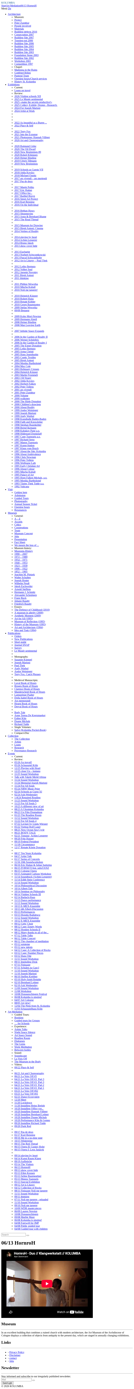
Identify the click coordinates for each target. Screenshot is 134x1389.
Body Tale (19, 712)
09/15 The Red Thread (26, 1143)
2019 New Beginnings (26, 163)
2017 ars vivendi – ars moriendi (30, 178)
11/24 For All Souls (24, 785)
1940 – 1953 (20, 562)
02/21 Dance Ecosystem (26, 1096)
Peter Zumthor (21, 23)
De (9, 8)
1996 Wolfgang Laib (25, 463)
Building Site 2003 (24, 52)
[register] (33, 1380)
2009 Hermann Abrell (25, 319)
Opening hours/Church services (30, 78)
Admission (19, 495)
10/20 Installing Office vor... (28, 1108)
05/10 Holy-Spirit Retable (27, 979)
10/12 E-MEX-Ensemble (27, 920)
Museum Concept (23, 533)
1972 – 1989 (20, 557)
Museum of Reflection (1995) (29, 621)
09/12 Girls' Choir (23, 923)
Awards (18, 521)
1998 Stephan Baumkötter (27, 424)
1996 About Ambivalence (27, 454)
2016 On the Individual (26, 204)
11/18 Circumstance (24, 844)
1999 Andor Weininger (26, 410)
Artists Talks (20, 1029)
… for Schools (21, 1023)
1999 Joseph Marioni (25, 413)
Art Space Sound (23, 1035)
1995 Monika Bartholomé (27, 480)
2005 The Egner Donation (28, 345)
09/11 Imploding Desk (25, 961)
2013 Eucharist (22, 251)
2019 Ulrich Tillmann (25, 160)
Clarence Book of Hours (27, 689)
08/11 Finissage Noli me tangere (31, 1190)
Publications (14, 633)
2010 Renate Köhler (24, 301)
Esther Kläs (20, 718)
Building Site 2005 (24, 46)
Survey (18, 647)
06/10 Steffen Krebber (25, 976)
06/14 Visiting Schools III (27, 894)
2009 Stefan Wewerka (25, 307)
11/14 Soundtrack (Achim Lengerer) (33, 876)
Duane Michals (22, 721)
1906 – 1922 (20, 568)
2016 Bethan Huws (24, 210)
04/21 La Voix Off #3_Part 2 (29, 1085)
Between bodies (22, 1049)
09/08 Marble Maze (24, 1217)
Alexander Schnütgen (25, 595)
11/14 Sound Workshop (26, 882)
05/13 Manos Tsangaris (26, 1179)
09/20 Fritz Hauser (24, 838)
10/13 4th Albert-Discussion (28, 909)
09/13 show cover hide (26, 1170)
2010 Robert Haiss (24, 298)
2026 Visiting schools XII (27, 96)
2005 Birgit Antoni (24, 360)
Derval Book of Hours (26, 706)
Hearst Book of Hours (25, 703)
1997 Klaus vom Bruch (26, 448)
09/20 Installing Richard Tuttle (30, 1123)
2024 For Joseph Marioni (27, 108)
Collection (13, 736)
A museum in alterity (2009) (28, 612)
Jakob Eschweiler (23, 586)
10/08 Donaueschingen (26, 1214)
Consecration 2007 (24, 34)
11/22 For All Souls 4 (25, 821)
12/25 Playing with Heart (27, 768)
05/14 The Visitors (24, 1164)
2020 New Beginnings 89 (27, 152)
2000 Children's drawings (27, 404)
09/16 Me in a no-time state (28, 1137)
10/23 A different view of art (29, 806)
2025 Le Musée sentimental (28, 99)
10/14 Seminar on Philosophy (29, 891)
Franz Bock (20, 598)
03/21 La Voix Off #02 (26, 1091)
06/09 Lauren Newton (25, 1211)
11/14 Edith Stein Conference (29, 879)
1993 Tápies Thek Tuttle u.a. (29, 483)
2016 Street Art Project (26, 199)
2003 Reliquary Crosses (26, 369)
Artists (17, 741)
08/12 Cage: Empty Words (28, 926)
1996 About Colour (24, 469)
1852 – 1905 (20, 571)
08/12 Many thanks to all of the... (31, 932)
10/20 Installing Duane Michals (30, 1117)
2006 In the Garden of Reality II (31, 336)
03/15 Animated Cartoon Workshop (32, 873)
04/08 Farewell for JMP (26, 1223)
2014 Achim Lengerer (25, 240)
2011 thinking (21, 278)
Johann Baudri (21, 601)
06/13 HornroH (29, 5)
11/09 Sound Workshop (26, 988)
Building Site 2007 (24, 37)
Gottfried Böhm (22, 72)
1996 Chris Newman (25, 457)
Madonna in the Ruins (25, 69)
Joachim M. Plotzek (24, 574)
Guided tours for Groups (27, 1020)
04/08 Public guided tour (27, 1226)
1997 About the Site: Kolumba (30, 451)
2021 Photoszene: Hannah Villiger (32, 137)
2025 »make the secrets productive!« (33, 102)
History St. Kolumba (25, 81)
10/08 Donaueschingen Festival (30, 994)
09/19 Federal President (26, 841)
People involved (22, 25)
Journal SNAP (21, 645)
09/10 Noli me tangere (25, 1205)
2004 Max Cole (22, 366)
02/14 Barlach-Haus (24, 897)
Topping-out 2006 (23, 40)
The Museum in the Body (27, 1061)
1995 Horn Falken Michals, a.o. (30, 477)
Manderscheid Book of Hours (29, 692)
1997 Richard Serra (24, 439)
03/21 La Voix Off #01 (26, 1093)
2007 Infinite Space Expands (29, 331)
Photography (21, 501)
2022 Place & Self (23, 125)
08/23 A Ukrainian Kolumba (29, 809)
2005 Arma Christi (24, 351)
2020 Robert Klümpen (26, 155)
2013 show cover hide (25, 246)
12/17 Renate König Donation (30, 847)
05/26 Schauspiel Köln (26, 765)
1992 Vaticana (21, 486)
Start (3, 5)
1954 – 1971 (20, 559)
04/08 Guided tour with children (31, 1228)
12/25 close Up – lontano (27, 771)
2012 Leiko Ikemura (24, 266)
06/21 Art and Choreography (29, 1073)
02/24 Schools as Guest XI (28, 791)
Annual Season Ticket (25, 504)
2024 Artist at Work (24, 111)
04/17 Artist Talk (23, 856)
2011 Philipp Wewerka (26, 284)
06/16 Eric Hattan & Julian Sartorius (33, 865)
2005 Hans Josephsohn (26, 354)
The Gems (19, 1044)
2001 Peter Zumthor (24, 392)
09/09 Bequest (21, 310)
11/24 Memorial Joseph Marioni (30, 782)
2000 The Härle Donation (27, 401)
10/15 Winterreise (23, 1140)
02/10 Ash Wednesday (26, 985)
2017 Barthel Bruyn (24, 196)
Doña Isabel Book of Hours (28, 697)
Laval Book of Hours (25, 683)
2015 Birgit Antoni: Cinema (28, 228)
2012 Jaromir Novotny (26, 272)
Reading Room (22, 1038)
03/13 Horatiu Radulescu (27, 915)
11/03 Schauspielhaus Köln (28, 1008)
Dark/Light (7, 1383)
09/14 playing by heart (26, 1155)
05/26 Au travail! (23, 762)
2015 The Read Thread (26, 219)
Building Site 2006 (24, 43)
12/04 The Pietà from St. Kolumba (32, 1005)
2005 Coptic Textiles (25, 357)
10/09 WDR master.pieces (27, 1208)
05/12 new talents (23, 947)
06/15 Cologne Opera (25, 870)
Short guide (20, 642)
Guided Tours (21, 498)
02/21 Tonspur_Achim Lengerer (31, 835)
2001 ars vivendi (23, 389)
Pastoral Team (21, 75)
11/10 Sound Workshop (26, 970)
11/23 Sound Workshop (26, 800)
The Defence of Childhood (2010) (32, 609)
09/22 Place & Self (24, 1067)
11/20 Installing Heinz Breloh (29, 1105)
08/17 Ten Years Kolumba (27, 853)
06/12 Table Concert (24, 938)
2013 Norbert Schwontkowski (30, 254)
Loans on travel (22, 90)
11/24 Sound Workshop (26, 780)
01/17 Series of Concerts (27, 859)
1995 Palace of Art (24, 474)
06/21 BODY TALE (25, 832)
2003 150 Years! (22, 378)
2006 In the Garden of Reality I (30, 342)
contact (13, 1358)
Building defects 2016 (25, 31)
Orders (17, 636)
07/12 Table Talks (23, 935)
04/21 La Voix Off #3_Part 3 (29, 1079)
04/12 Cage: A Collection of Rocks (32, 950)
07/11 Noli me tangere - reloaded (31, 1199)
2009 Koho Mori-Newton (27, 316)
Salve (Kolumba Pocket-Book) (30, 730)
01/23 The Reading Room (27, 815)
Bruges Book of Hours (26, 686)
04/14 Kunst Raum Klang (27, 1158)
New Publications (23, 639)
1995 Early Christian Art (27, 466)
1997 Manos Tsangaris (26, 442)
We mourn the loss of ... (26, 545)
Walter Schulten (22, 577)
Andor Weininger (23, 671)
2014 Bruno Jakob (24, 243)
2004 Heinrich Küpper (26, 372)
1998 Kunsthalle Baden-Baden (30, 419)
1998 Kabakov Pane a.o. (27, 430)
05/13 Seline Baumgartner (27, 1176)
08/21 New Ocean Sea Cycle (29, 829)
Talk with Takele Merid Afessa (30, 777)
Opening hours (22, 507)
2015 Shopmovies (23, 213)
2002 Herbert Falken (25, 383)
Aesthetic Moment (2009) (27, 615)
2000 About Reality (24, 407)
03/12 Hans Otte (22, 956)
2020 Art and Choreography (28, 140)
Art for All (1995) (23, 618)
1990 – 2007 (20, 554)
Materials (19, 28)
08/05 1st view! (22, 1003)
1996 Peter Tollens (24, 460)
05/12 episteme (22, 944)
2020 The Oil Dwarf (25, 149)
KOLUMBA (8, 2)
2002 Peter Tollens (24, 386)
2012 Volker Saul (23, 269)
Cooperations (21, 527)
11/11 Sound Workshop (26, 959)
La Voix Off (20, 1058)
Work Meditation (23, 1047)
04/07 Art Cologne (24, 1000)
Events (11, 753)
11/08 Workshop (22, 991)
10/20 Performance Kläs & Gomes (32, 1120)
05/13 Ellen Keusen (24, 1173)
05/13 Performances (24, 912)
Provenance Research (25, 750)
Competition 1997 (23, 64)
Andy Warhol (21, 668)
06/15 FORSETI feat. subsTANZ (31, 868)
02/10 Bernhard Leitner (26, 982)
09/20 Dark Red (22, 1126)
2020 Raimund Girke (25, 146)
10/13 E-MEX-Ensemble (27, 906)
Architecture (14, 14)
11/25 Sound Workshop (26, 774)
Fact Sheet (19, 542)
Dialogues (19, 1041)
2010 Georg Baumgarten (27, 304)
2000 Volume (21, 395)
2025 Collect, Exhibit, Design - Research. (35, 105)
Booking (18, 1017)
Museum (12, 513)
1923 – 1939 (20, 565)
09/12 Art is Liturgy (24, 1184)
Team (17, 530)
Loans (17, 744)
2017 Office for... (23, 193)
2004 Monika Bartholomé (27, 363)
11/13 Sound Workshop (26, 903)
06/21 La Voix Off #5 (25, 1076)
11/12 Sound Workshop (26, 818)
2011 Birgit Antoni (24, 275)
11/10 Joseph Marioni (25, 973)
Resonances (20, 510)
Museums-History (23, 551)
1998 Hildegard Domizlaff (28, 433)
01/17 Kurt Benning (24, 1135)
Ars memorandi (22, 700)
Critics (17, 524)
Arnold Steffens (22, 589)
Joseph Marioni (22, 662)
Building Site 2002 (24, 58)
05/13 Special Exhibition (27, 1182)
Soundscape (20, 1055)
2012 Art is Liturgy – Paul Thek (30, 260)
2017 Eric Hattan (23, 190)
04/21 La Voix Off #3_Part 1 (29, 1088)
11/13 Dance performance (27, 900)
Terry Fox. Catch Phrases (27, 674)
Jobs (16, 536)
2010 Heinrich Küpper (26, 295)
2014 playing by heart (25, 237)
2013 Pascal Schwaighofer (28, 257)
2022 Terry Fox (22, 131)
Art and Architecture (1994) (28, 627)
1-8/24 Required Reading (27, 797)
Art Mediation (13, 5)
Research (19, 747)
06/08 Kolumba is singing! (28, 997)
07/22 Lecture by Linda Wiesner (31, 824)
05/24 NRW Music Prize (27, 788)
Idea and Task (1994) (25, 630)
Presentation (20, 539)
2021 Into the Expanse (26, 134)
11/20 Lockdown (23, 1102)
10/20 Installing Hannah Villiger (31, 1111)
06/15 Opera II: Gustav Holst (29, 1146)
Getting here (20, 492)
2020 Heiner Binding (25, 157)
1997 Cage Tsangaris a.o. (27, 436)
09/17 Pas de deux (23, 1132)
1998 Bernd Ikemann (25, 427)
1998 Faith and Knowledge (28, 422)
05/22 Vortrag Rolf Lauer (27, 826)
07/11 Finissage (22, 964)
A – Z (17, 518)
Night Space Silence (24, 1032)
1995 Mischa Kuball (24, 471)
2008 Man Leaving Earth (27, 325)
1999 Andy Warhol (24, 416)
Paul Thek (19, 665)
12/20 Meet (20, 1099)
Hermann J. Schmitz (24, 592)
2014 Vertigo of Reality (26, 231)
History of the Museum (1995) (30, 624)
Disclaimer (14, 1355)
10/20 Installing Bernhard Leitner (31, 1114)
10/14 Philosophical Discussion (30, 885)
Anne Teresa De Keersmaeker (29, 715)
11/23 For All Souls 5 (25, 803)
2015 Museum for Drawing (28, 225)
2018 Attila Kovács (24, 172)
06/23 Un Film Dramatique (28, 812)
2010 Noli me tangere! (26, 290)
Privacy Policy (16, 1352)
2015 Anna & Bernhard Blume (30, 216)
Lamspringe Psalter (24, 694)
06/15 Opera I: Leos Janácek (29, 1149)
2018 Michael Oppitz (25, 175)
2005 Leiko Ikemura (24, 348)
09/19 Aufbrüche (23, 1161)
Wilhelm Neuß (21, 583)
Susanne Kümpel (23, 659)
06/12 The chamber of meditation (31, 941)
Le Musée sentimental (25, 650)
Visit (10, 489)
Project (18, 20)
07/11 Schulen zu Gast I (26, 967)
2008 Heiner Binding (25, 322)
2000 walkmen (22, 398)
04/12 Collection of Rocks (28, 1187)
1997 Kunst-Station (24, 445)
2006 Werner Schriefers (26, 339)
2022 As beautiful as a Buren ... (30, 122)
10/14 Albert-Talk (23, 888)
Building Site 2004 (24, 49)
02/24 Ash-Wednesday (26, 794)
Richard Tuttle (21, 724)
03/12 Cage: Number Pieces (28, 953)
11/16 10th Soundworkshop (28, 862)
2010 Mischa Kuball (24, 287)
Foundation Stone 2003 (26, 55)
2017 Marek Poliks (24, 187)
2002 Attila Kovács (24, 380)
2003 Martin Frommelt (26, 375)
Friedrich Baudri (22, 603)
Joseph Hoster (21, 580)
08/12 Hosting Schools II (27, 929)
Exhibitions (14, 84)
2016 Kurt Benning (24, 202)
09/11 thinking (21, 1196)
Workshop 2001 (22, 61)
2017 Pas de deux (23, 181)
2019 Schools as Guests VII (28, 169)
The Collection (22, 738)
